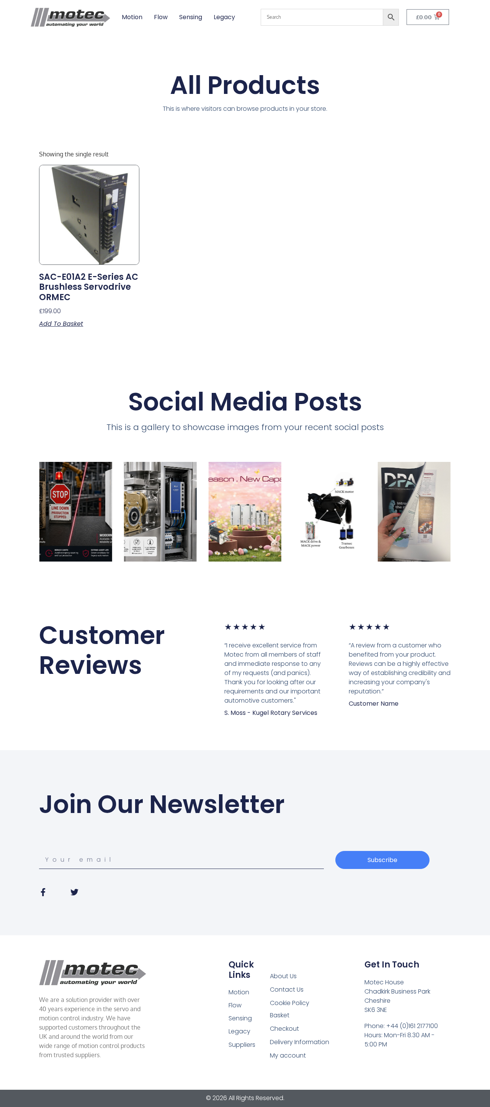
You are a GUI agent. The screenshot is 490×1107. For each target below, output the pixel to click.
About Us (283, 976)
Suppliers (242, 1044)
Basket (279, 1015)
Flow (161, 17)
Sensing (190, 17)
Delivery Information (299, 1042)
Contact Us (287, 989)
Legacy (224, 17)
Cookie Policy (289, 1003)
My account (288, 1055)
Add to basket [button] (61, 324)
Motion (132, 17)
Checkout (284, 1028)
